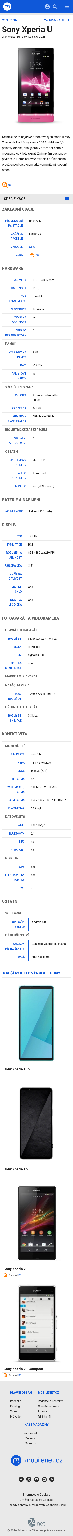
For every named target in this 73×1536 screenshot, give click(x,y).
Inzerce (42, 1411)
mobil (5, 20)
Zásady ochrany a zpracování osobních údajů (37, 1505)
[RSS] (51, 1481)
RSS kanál (44, 1416)
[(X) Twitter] (28, 1481)
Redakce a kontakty (50, 1401)
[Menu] (66, 7)
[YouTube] (36, 1481)
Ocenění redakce (48, 1406)
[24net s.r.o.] (36, 1525)
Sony (14, 20)
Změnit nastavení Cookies (36, 1500)
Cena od (15, 1275)
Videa (13, 1411)
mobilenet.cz (32, 1433)
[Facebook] (21, 1481)
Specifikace (14, 199)
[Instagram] (44, 1481)
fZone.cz (30, 1443)
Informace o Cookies (36, 1494)
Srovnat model (60, 20)
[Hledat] (55, 7)
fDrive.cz (29, 1438)
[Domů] (7, 6)
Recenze (15, 1401)
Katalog (15, 1406)
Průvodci (15, 1416)
